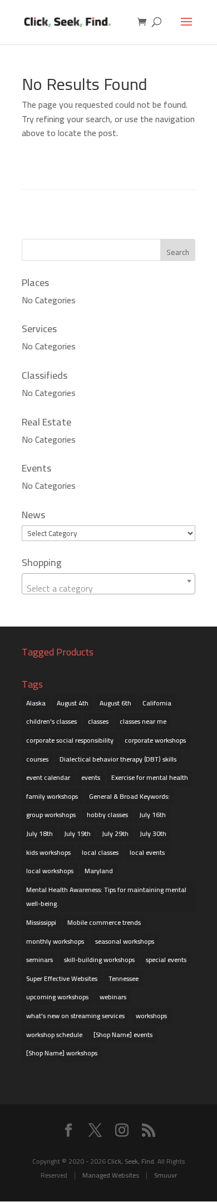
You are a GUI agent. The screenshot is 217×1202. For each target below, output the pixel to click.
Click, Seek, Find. (131, 1161)
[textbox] (108, 588)
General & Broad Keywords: (129, 796)
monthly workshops (55, 941)
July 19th (77, 833)
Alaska (36, 703)
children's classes (51, 721)
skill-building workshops (99, 959)
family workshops (52, 796)
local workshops (49, 870)
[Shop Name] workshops (61, 1052)
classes (98, 721)
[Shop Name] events (122, 1034)
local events (147, 852)
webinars (113, 996)
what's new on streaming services (75, 1015)
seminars (39, 959)
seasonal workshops (124, 941)
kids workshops (48, 852)
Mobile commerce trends (104, 922)
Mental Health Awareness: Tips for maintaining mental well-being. (106, 896)
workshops (151, 1015)
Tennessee (123, 978)
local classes (100, 852)
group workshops (51, 814)
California (156, 703)
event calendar (48, 777)
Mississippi (41, 922)
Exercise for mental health (149, 777)
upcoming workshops (57, 996)
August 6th (115, 703)
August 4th (72, 703)
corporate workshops (155, 740)
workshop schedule (54, 1034)
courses (37, 759)
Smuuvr (165, 1175)
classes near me (143, 721)
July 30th (153, 833)
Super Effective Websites (61, 978)
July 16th (152, 814)
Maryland (99, 870)
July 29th (115, 833)
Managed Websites (110, 1175)
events (90, 777)
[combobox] (108, 583)
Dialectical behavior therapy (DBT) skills (118, 759)
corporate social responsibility (70, 740)
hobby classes (107, 814)
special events (166, 959)
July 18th (39, 833)
